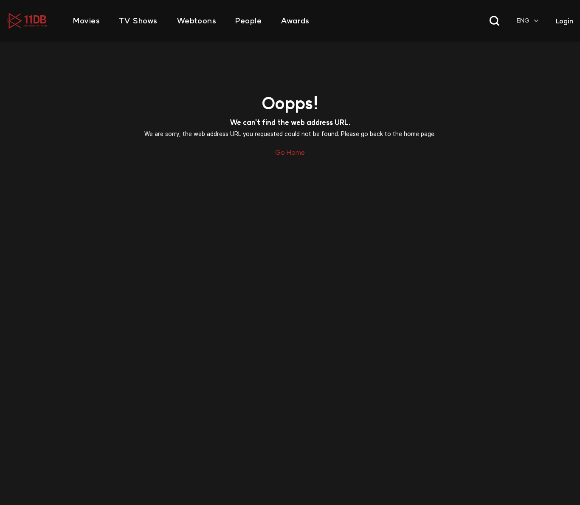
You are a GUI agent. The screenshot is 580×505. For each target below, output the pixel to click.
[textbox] (529, 20)
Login (564, 21)
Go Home (290, 152)
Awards (295, 21)
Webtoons (196, 21)
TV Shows (138, 21)
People (248, 21)
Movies (86, 21)
